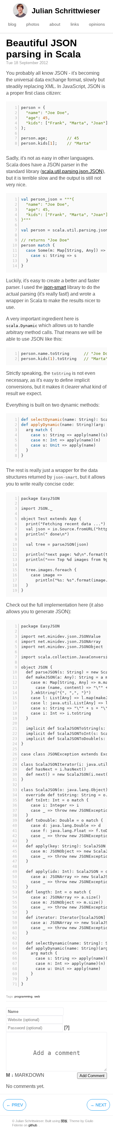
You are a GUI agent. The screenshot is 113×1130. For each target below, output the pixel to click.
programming (23, 996)
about (54, 24)
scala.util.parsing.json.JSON (72, 171)
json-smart (55, 287)
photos (32, 24)
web (37, 996)
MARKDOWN (25, 1075)
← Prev (14, 1104)
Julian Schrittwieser (66, 11)
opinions (97, 24)
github (32, 1125)
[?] (66, 1027)
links (75, 24)
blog (12, 24)
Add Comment (92, 1075)
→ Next (98, 1104)
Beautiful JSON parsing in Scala (43, 49)
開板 (64, 1121)
